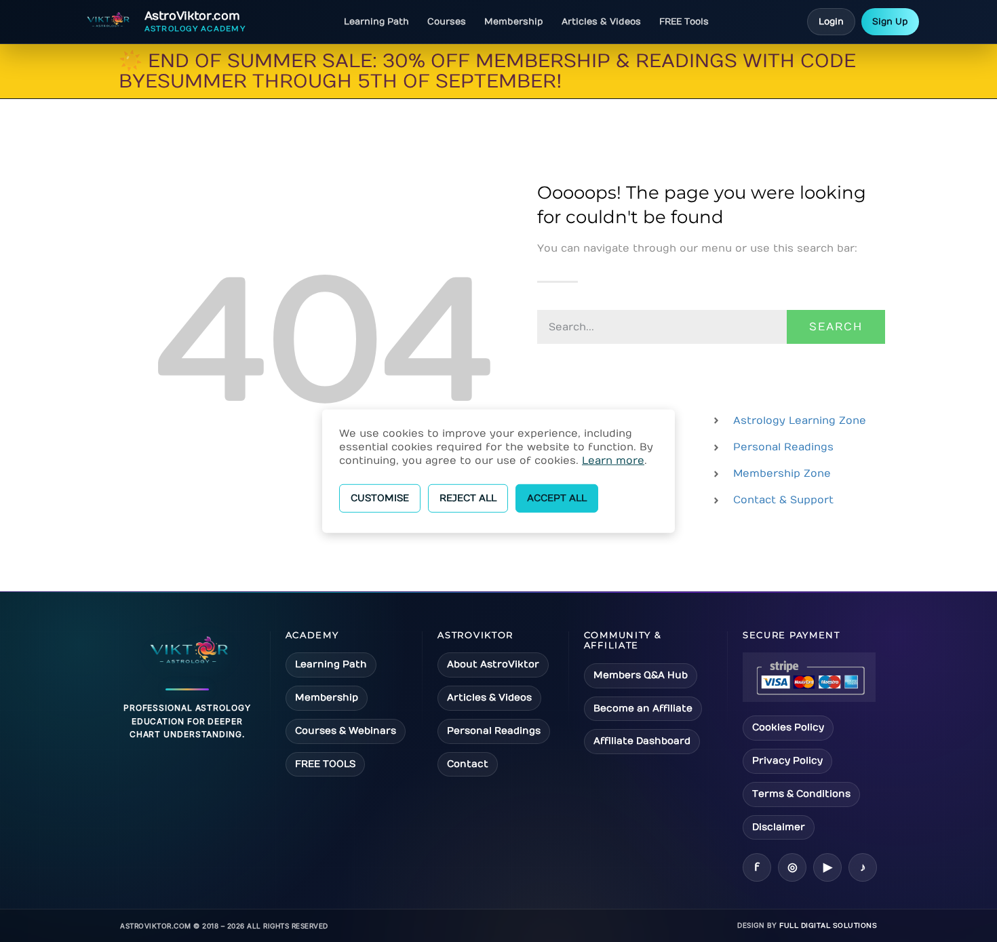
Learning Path (376, 21)
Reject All (467, 497)
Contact (467, 764)
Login (831, 21)
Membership (513, 21)
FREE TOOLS (325, 764)
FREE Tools (684, 21)
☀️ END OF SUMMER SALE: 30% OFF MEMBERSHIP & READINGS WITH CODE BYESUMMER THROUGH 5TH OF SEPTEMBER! (487, 71)
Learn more (613, 460)
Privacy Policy (787, 760)
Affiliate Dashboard (641, 741)
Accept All (557, 497)
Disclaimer (778, 827)
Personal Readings (494, 731)
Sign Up (890, 21)
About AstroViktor (493, 664)
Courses (446, 21)
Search (836, 327)
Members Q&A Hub (640, 675)
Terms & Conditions (801, 794)
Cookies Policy (788, 727)
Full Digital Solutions (828, 926)
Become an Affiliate (642, 708)
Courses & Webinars (345, 731)
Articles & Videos (601, 21)
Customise (380, 497)
